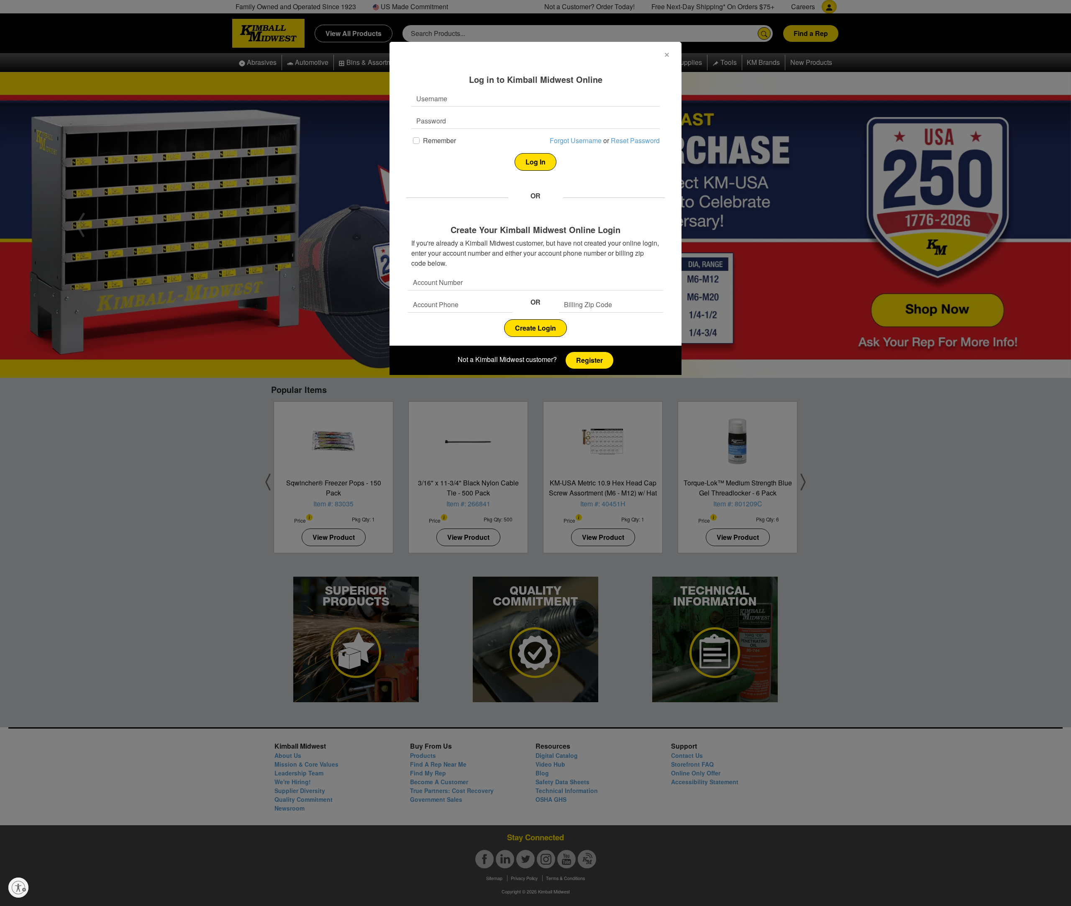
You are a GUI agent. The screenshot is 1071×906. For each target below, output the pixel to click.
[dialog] (535, 208)
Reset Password (635, 140)
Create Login (535, 328)
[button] (667, 55)
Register (589, 360)
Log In (535, 162)
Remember (439, 140)
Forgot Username (576, 140)
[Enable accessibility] (18, 888)
